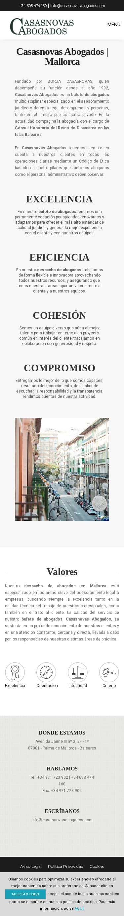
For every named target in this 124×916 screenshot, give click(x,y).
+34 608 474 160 (33, 5)
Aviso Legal (31, 866)
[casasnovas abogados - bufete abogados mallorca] (49, 25)
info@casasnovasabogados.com (77, 5)
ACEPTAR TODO (25, 894)
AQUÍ (78, 908)
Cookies (97, 866)
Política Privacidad (65, 866)
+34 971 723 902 (52, 777)
